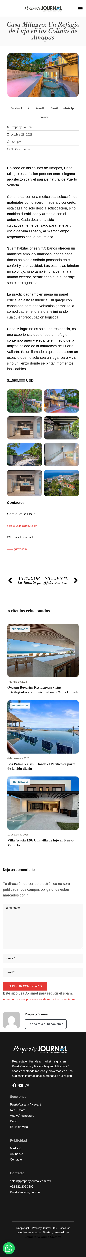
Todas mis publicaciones (45, 1024)
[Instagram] (26, 1085)
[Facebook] (14, 1085)
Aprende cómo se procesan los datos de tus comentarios (39, 999)
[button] (80, 8)
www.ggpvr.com (17, 548)
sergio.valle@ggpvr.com (22, 525)
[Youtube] (20, 1085)
